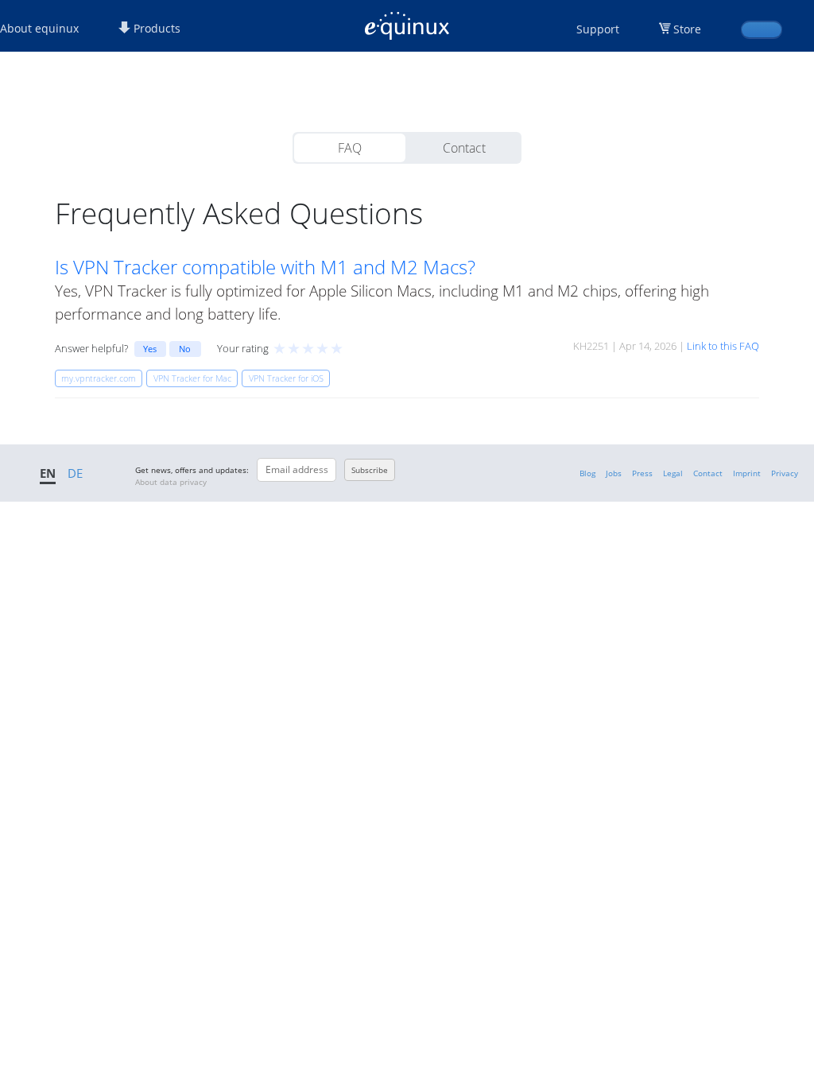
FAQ (350, 148)
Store (687, 29)
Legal (673, 473)
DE (75, 473)
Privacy (784, 473)
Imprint (747, 473)
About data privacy (171, 481)
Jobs (614, 473)
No (185, 349)
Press (642, 473)
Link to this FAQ (723, 346)
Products (155, 28)
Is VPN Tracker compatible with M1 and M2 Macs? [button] (265, 267)
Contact (464, 148)
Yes (150, 349)
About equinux (39, 28)
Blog (587, 473)
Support (597, 29)
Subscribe (369, 469)
